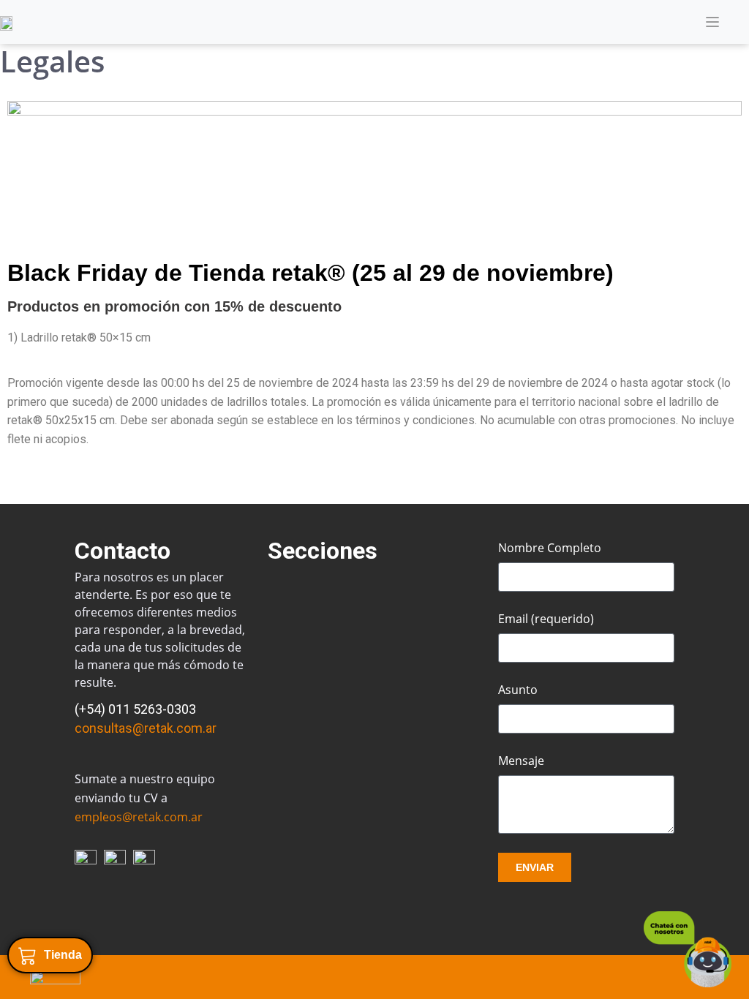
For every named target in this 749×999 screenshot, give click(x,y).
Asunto (518, 690)
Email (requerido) (546, 619)
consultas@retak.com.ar (146, 728)
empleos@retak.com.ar (139, 817)
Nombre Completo (549, 548)
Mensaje (521, 761)
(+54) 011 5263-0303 (135, 709)
